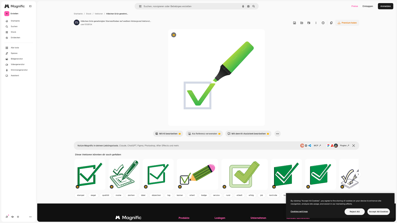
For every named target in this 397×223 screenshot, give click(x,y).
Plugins (343, 145)
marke (118, 195)
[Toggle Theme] (18, 216)
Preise (354, 6)
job (261, 195)
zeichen (131, 195)
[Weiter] (358, 174)
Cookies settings (299, 211)
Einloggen (368, 6)
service (216, 195)
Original (188, 35)
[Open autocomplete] (139, 6)
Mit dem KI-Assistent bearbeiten (247, 134)
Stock (88, 14)
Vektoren (99, 14)
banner (180, 195)
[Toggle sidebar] (30, 6)
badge (204, 195)
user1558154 (86, 24)
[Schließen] (353, 145)
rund (228, 195)
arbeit (192, 195)
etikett (239, 195)
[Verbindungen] (6, 216)
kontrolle (273, 195)
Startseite (78, 14)
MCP (316, 145)
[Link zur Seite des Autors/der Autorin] (76, 23)
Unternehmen (258, 217)
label (143, 195)
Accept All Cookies (378, 211)
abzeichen (156, 195)
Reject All (355, 211)
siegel (93, 195)
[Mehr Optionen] (316, 23)
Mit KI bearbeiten (166, 134)
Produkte (184, 217)
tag (168, 195)
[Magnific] (128, 218)
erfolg (251, 195)
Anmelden (385, 6)
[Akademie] (12, 216)
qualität (105, 195)
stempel (80, 195)
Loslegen (220, 217)
